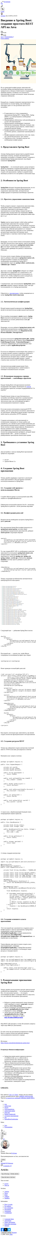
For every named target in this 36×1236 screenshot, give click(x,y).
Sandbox (7, 1198)
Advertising (7, 1220)
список (28, 386)
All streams (7, 1)
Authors (6, 1196)
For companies (8, 1208)
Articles (6, 1191)
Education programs (10, 1224)
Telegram (10, 1163)
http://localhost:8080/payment (13, 1017)
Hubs (6, 1195)
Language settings (6, 1232)
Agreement (7, 1211)
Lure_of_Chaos (13, 1094)
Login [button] (2, 11)
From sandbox (5, 38)
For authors (7, 1206)
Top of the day (5, 1174)
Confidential (8, 1213)
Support (14, 1232)
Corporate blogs (9, 1219)
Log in (6, 1183)
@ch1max (14, 1153)
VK (6, 1163)
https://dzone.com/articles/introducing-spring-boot (15, 1043)
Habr (11, 1234)
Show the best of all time (8, 1177)
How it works (8, 1204)
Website (3, 1163)
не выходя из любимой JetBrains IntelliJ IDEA (20, 1098)
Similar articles (15, 1174)
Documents (7, 1209)
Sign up (6, 1185)
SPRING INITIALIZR (26, 1096)
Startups (6, 1225)
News (6, 1193)
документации (14, 293)
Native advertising (9, 1222)
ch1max (3, 16)
